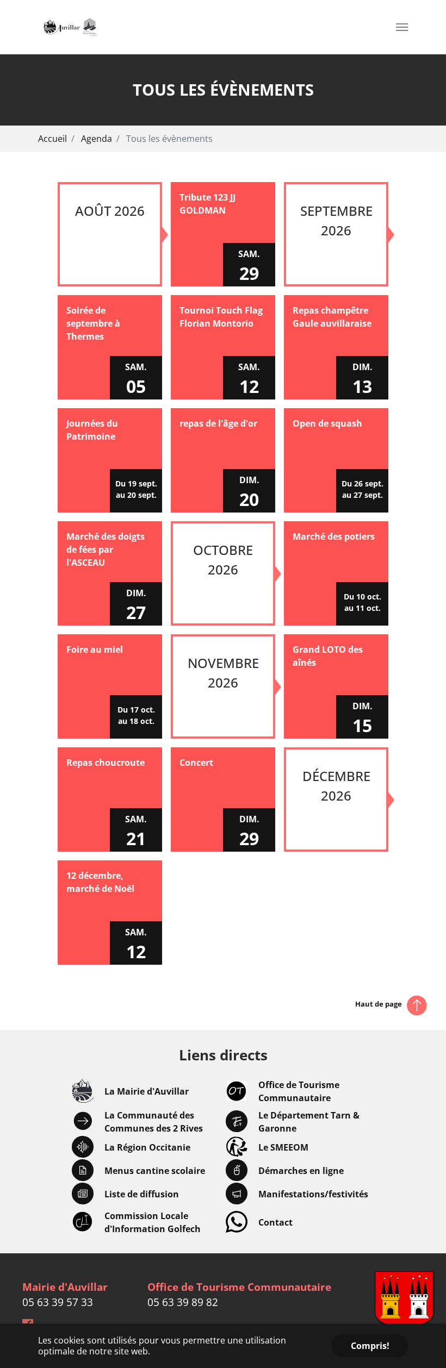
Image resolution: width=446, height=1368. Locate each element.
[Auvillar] (70, 27)
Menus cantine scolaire (154, 1171)
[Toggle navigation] (402, 27)
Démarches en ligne (301, 1171)
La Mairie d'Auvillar (146, 1091)
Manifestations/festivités (313, 1194)
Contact (275, 1222)
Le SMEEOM (283, 1147)
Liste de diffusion (141, 1194)
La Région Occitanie (147, 1147)
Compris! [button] (370, 1346)
